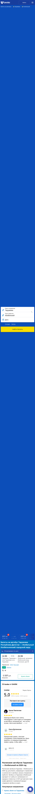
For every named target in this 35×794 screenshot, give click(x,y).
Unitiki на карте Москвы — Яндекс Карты (17, 758)
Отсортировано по (10, 651)
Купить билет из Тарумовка (14, 790)
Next (33, 637)
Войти (24, 2)
